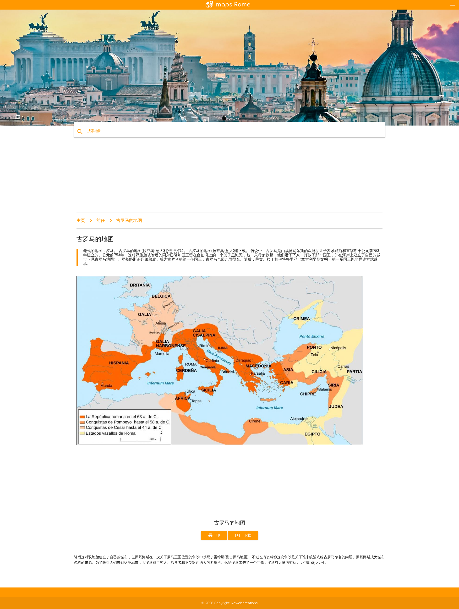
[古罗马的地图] (219, 444)
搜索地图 (94, 131)
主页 (80, 220)
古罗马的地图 (129, 220)
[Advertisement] (219, 179)
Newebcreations (244, 603)
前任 (100, 220)
